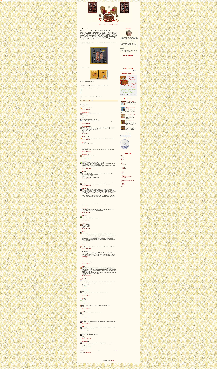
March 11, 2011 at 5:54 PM (86, 241)
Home (100, 24)
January (123, 184)
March (123, 175)
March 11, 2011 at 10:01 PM (86, 248)
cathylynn (84, 161)
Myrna (83, 142)
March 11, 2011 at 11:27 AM (86, 178)
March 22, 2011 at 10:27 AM (86, 338)
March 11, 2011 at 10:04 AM (86, 158)
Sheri (83, 244)
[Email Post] (92, 100)
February (123, 183)
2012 (122, 162)
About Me (105, 24)
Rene (83, 171)
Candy (83, 278)
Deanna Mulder (84, 181)
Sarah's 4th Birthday (124, 177)
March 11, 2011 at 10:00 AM (86, 151)
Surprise (122, 181)
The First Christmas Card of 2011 (126, 176)
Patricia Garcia (84, 333)
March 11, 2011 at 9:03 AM (86, 123)
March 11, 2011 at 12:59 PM (86, 185)
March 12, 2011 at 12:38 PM (86, 275)
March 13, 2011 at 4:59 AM (86, 323)
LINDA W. (83, 215)
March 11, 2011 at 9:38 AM (86, 133)
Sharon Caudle (84, 341)
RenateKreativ (84, 154)
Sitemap (116, 24)
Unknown (83, 106)
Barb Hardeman (84, 136)
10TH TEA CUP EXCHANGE (129, 101)
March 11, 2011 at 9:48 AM (86, 139)
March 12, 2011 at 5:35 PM (86, 295)
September (123, 168)
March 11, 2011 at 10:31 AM (86, 168)
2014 (122, 159)
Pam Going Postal (85, 256)
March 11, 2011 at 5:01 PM (86, 228)
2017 (122, 155)
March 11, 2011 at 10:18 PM (86, 257)
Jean (80, 94)
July (122, 171)
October (123, 167)
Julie (83, 311)
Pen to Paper (84, 188)
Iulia (83, 266)
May (122, 172)
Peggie (83, 326)
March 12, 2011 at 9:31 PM (86, 308)
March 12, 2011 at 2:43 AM (86, 263)
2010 (122, 186)
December (123, 164)
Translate (127, 137)
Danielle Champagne (85, 126)
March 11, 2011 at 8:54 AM (86, 109)
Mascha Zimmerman (85, 112)
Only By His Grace (85, 223)
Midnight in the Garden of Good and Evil (127, 180)
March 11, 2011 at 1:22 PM (86, 220)
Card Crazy (84, 208)
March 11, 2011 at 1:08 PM (86, 205)
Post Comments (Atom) (87, 352)
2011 (122, 163)
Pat (82, 231)
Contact (111, 24)
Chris (83, 298)
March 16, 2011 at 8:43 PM (86, 330)
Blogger (112, 360)
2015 (122, 158)
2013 (122, 160)
